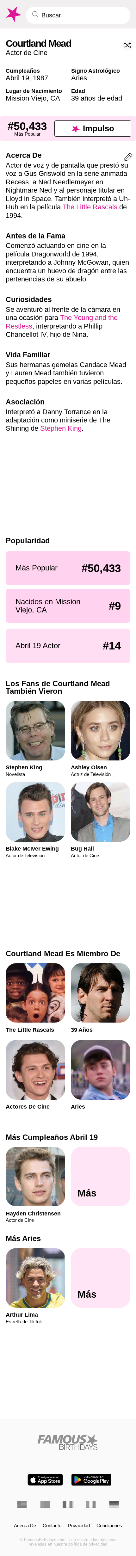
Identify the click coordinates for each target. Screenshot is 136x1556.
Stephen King (61, 428)
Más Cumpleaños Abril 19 (52, 1137)
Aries (79, 78)
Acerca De (25, 1525)
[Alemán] (114, 1504)
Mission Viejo (26, 98)
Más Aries (23, 1238)
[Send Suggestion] (128, 158)
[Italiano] (91, 1504)
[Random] (127, 45)
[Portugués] (45, 1504)
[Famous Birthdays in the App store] (45, 1479)
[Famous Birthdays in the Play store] (91, 1479)
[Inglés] (22, 1504)
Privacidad (79, 1525)
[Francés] (68, 1504)
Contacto (52, 1525)
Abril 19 (17, 78)
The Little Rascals (90, 207)
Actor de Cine (26, 53)
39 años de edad (96, 98)
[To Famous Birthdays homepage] (13, 14)
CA (55, 98)
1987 (40, 78)
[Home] (68, 1442)
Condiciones (109, 1525)
